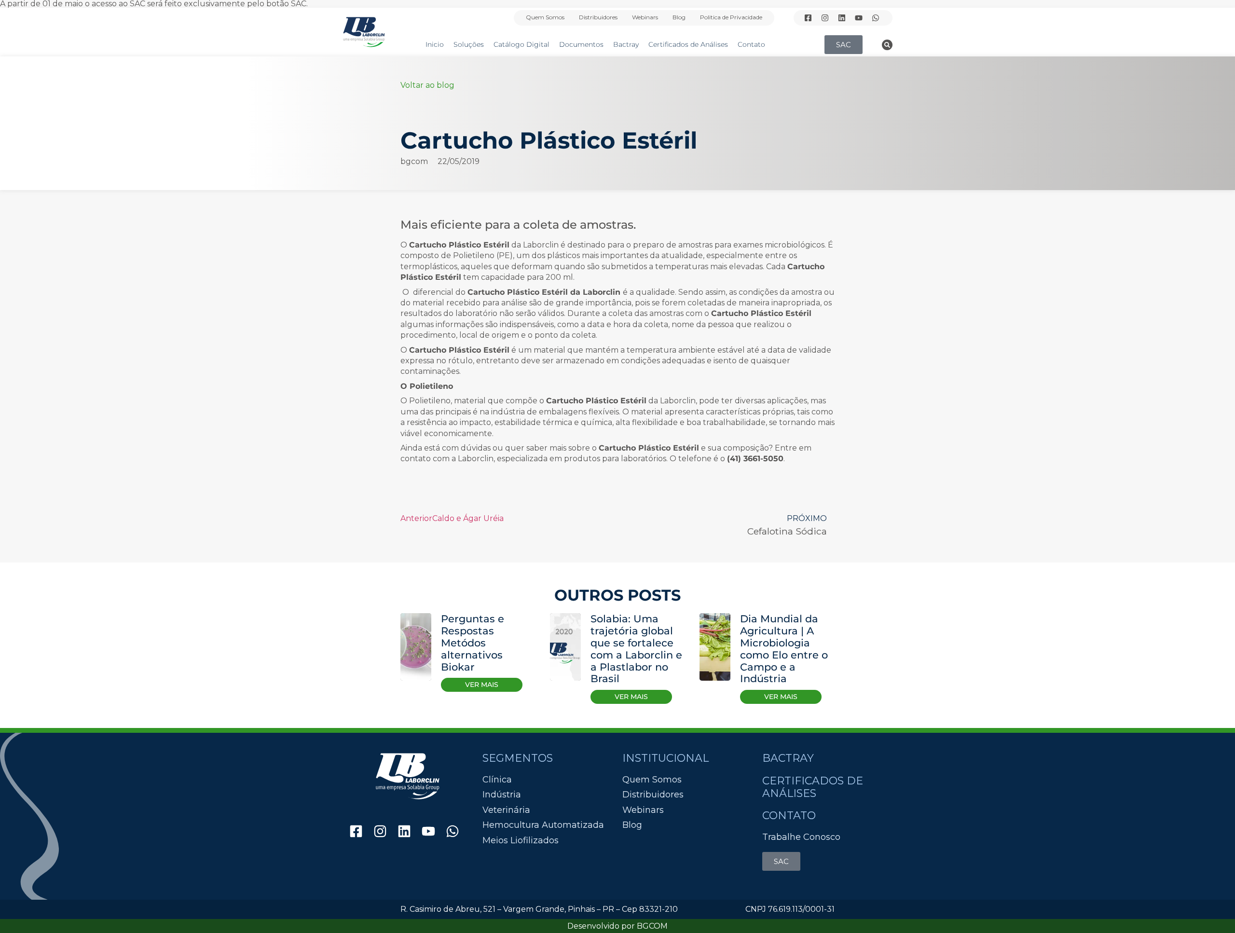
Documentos (581, 44)
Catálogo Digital (521, 44)
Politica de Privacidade (731, 17)
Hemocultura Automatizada (543, 825)
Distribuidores (598, 17)
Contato (751, 44)
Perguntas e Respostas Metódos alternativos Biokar (472, 643)
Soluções (468, 44)
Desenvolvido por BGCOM (617, 926)
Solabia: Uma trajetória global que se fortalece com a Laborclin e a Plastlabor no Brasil (636, 649)
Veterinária (506, 810)
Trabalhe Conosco (801, 837)
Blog (679, 17)
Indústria (501, 795)
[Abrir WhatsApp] (1210, 908)
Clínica (497, 780)
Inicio (434, 44)
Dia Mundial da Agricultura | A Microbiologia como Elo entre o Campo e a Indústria (784, 649)
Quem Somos (545, 17)
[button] (887, 45)
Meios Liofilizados (520, 841)
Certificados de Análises (688, 44)
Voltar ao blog (427, 85)
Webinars (645, 17)
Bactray (626, 44)
